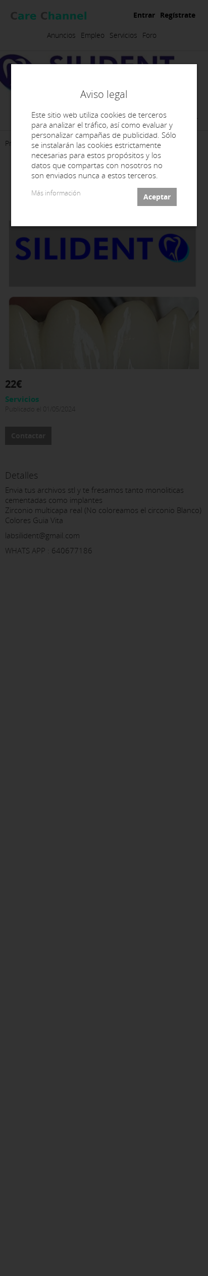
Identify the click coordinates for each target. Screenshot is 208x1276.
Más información (56, 193)
